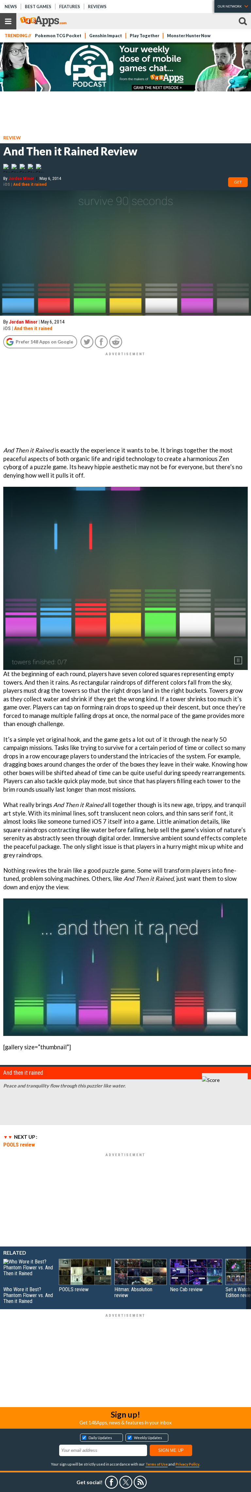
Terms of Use (156, 1464)
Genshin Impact (105, 35)
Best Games (38, 6)
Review (12, 137)
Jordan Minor (21, 178)
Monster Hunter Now (188, 35)
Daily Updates (100, 1438)
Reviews (97, 6)
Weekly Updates (148, 1438)
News (11, 6)
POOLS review (19, 1144)
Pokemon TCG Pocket (58, 35)
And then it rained (30, 184)
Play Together (144, 35)
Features (69, 6)
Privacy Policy (187, 1464)
